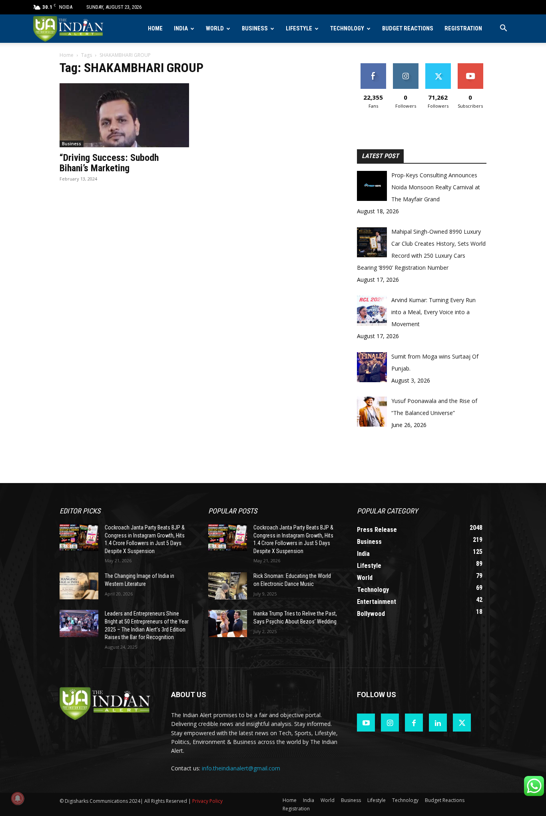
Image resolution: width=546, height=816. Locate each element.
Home (155, 28)
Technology (347, 28)
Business (255, 28)
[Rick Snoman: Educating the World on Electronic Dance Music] (227, 585)
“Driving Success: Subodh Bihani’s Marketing (109, 163)
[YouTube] (366, 723)
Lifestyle (299, 28)
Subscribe (470, 66)
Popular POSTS (232, 511)
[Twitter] (462, 723)
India (181, 28)
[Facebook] (414, 723)
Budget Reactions (407, 28)
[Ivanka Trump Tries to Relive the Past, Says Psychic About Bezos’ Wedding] (227, 623)
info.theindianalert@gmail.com (241, 768)
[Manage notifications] (17, 798)
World (215, 28)
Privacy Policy (207, 801)
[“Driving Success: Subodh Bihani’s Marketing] (124, 115)
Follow (405, 66)
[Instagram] (390, 723)
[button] (503, 29)
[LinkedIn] (438, 723)
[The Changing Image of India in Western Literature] (79, 585)
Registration (463, 28)
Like (373, 66)
